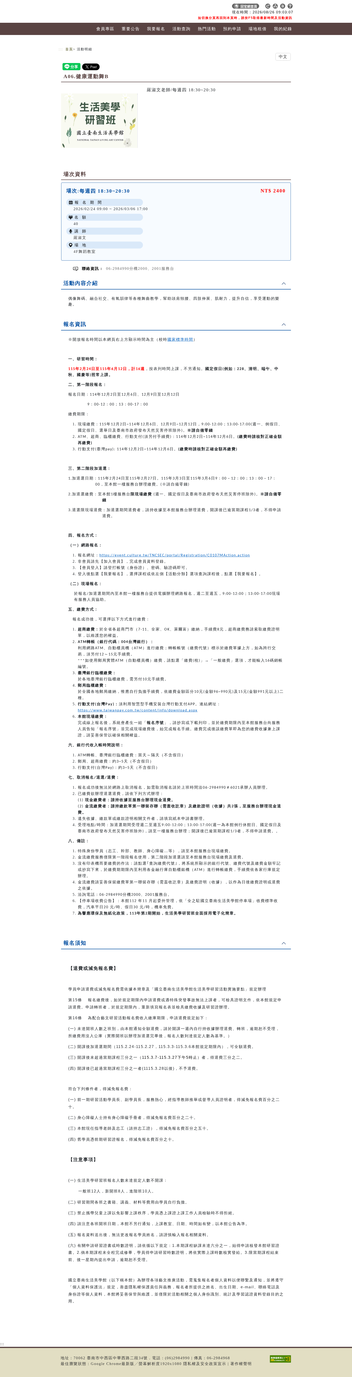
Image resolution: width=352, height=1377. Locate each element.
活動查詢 (181, 29)
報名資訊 (74, 324)
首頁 (69, 49)
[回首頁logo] (92, 7)
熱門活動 (207, 29)
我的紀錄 (283, 29)
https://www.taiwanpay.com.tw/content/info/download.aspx (138, 710)
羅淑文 (80, 238)
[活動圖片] (99, 120)
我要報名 (156, 29)
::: (61, 49)
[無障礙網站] (281, 1362)
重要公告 (131, 29)
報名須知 (74, 943)
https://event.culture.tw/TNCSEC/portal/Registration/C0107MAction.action (174, 555)
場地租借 (258, 29)
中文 (283, 56)
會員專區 (105, 29)
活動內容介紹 (80, 283)
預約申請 (232, 29)
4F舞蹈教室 (85, 251)
